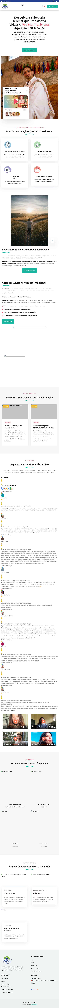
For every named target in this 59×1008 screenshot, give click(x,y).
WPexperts (34, 1004)
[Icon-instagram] (34, 989)
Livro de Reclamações (6, 992)
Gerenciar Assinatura (36, 971)
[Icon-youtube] (37, 989)
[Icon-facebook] (31, 989)
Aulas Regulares (35, 968)
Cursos (32, 962)
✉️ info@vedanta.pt (36, 978)
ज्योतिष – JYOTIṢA (9, 893)
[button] (22, 5)
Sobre (32, 960)
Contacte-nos (4, 978)
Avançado (7, 422)
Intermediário (36, 422)
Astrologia (7, 890)
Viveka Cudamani (38, 425)
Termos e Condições (6, 986)
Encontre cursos (28, 50)
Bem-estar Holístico (40, 890)
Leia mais (13, 710)
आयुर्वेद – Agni (37, 893)
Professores (34, 965)
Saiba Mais (7, 321)
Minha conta (51, 6)
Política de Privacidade (7, 989)
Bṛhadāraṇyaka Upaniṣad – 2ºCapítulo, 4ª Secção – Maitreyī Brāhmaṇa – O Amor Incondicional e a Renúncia (15, 427)
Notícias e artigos (5, 984)
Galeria (3, 981)
